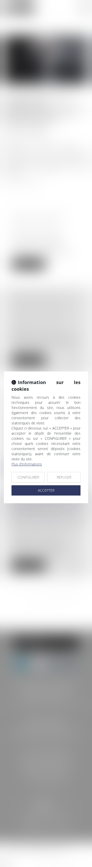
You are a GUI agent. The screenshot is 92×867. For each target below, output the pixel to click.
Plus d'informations (27, 464)
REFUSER (64, 477)
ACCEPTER (46, 490)
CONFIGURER (28, 477)
